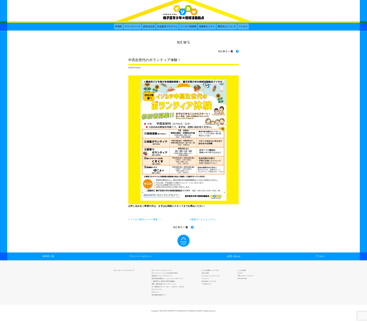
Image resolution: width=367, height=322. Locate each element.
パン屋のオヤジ (206, 284)
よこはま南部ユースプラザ (210, 270)
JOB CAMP (205, 273)
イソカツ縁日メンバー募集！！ (146, 219)
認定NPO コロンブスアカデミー (162, 276)
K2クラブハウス (157, 289)
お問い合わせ (234, 256)
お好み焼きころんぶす (208, 281)
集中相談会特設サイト (159, 295)
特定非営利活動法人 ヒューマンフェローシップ (167, 278)
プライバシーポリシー (140, 256)
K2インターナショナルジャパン (162, 270)
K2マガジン (155, 292)
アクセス (243, 26)
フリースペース (132, 26)
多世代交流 (149, 26)
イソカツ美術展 (188, 26)
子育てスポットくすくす (245, 276)
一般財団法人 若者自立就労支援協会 (163, 281)
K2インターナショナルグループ (124, 270)
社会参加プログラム (167, 26)
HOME (118, 26)
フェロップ (205, 278)
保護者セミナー (207, 26)
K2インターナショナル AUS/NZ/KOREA (165, 273)
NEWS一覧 (48, 256)
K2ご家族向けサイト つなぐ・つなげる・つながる (168, 286)
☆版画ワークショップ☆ (201, 219)
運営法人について (227, 26)
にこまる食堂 (241, 270)
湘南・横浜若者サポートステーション (164, 284)
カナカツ (240, 273)
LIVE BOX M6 (242, 278)
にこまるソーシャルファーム (210, 276)
